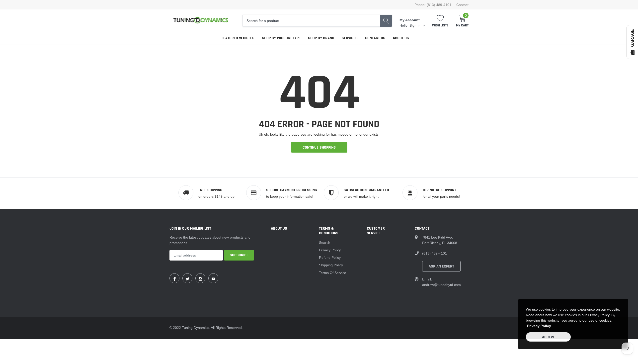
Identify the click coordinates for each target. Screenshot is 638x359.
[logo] (200, 20)
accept (548, 337)
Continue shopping (319, 147)
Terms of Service (332, 273)
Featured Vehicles (238, 38)
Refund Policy (330, 258)
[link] (174, 278)
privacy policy (539, 326)
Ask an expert (441, 266)
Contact (462, 4)
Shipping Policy (331, 265)
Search (324, 243)
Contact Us (375, 38)
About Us (401, 38)
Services (350, 38)
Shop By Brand (321, 38)
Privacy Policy (330, 250)
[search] (386, 21)
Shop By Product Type (281, 38)
